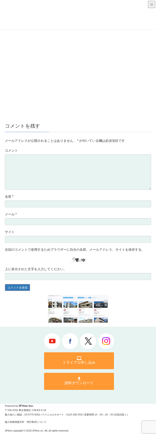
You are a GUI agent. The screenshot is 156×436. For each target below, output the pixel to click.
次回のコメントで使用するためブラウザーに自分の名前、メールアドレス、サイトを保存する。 (75, 249)
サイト (10, 232)
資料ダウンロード (79, 383)
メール (11, 214)
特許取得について (36, 422)
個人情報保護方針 (14, 422)
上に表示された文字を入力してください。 (36, 269)
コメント (11, 150)
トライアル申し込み (79, 362)
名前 (9, 196)
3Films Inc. (26, 405)
